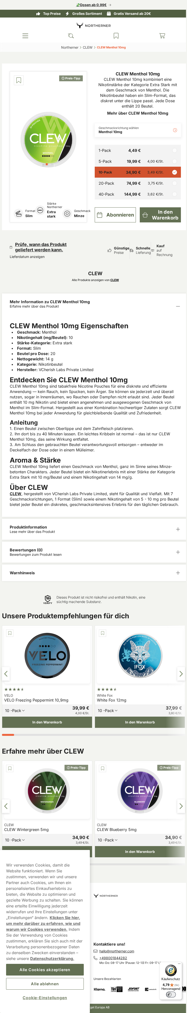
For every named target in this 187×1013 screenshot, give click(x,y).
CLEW (15, 493)
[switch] (167, 994)
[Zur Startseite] (92, 25)
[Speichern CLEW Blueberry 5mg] (93, 768)
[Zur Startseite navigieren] (138, 893)
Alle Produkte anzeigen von (94, 280)
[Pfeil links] (6, 674)
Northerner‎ (68, 47)
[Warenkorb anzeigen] (159, 36)
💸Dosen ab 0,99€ (89, 5)
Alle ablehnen (44, 983)
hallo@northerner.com (115, 951)
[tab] (46, 164)
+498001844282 (111, 958)
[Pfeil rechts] (177, 674)
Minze (79, 216)
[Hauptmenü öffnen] (25, 36)
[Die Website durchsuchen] (69, 36)
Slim (29, 216)
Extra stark (51, 214)
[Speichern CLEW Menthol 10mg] (19, 80)
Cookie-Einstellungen (44, 997)
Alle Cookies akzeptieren (44, 969)
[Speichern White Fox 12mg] (93, 633)
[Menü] (175, 965)
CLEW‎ (86, 47)
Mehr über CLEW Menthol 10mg (136, 113)
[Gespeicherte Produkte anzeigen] (114, 36)
